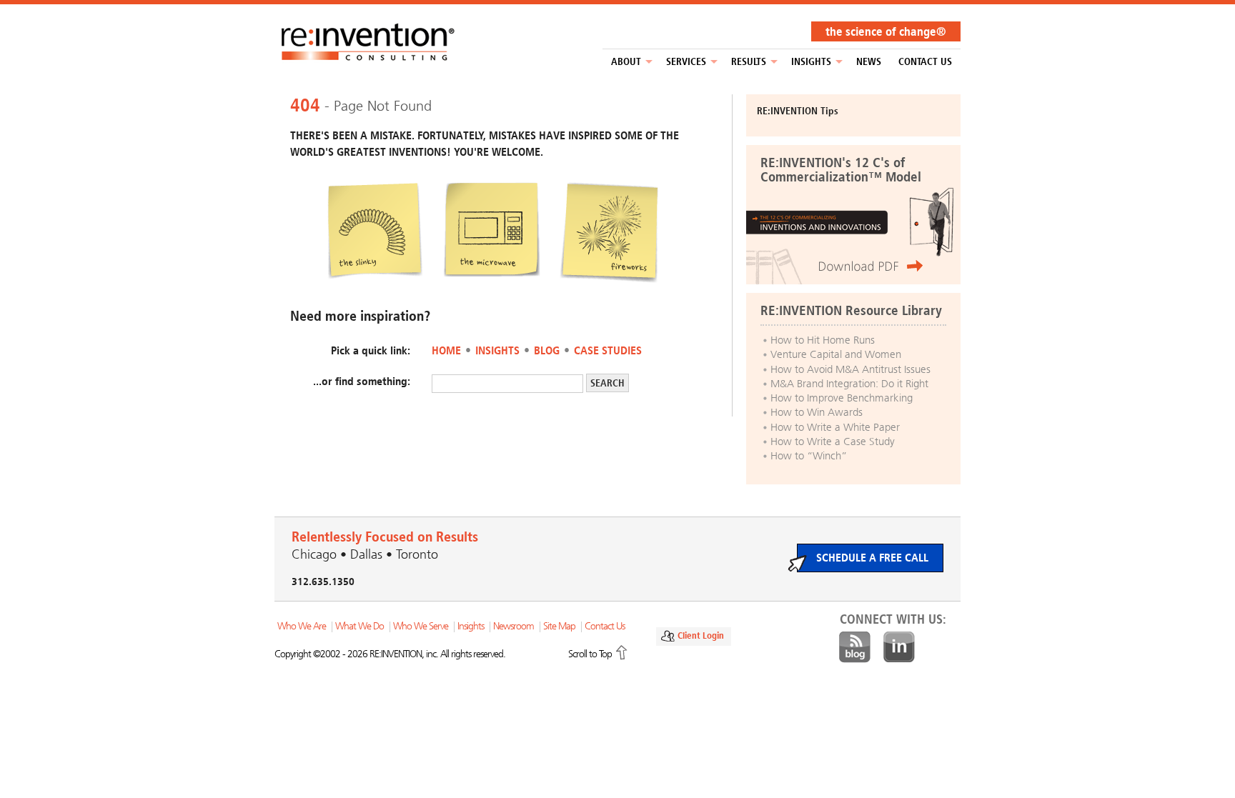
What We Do (359, 626)
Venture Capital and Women (835, 354)
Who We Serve (420, 626)
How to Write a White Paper (835, 427)
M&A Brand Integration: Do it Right (849, 383)
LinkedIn (899, 647)
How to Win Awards (816, 412)
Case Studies (608, 350)
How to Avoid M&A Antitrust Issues (850, 369)
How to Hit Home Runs (822, 340)
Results (748, 62)
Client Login (701, 635)
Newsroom (513, 626)
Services (686, 62)
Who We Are (301, 626)
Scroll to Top (590, 654)
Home (446, 350)
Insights (811, 62)
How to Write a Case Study (832, 441)
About (626, 62)
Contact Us (925, 62)
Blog (547, 350)
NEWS (868, 62)
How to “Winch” (808, 455)
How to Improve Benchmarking (841, 397)
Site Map (559, 626)
